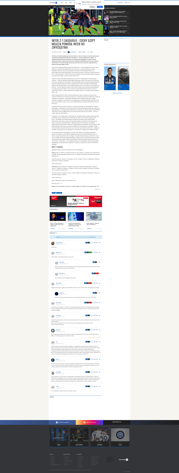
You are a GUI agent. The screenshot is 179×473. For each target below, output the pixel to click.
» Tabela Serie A (94, 459)
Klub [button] (66, 2)
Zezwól (100, 7)
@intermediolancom (91, 422)
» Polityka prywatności (55, 465)
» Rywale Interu (80, 459)
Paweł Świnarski (73, 52)
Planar (128, 471)
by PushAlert (79, 8)
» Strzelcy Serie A (94, 461)
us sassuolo (59, 192)
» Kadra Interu (80, 465)
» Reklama (52, 461)
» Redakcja (52, 459)
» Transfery (79, 463)
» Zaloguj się (66, 457)
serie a (53, 192)
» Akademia (93, 465)
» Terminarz (79, 461)
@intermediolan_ (117, 422)
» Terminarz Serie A (95, 463)
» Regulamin (52, 463)
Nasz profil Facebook (63, 422)
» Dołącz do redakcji (67, 461)
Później (92, 7)
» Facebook (66, 465)
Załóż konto (120, 2)
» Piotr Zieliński (80, 466)
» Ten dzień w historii (95, 457)
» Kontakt (52, 457)
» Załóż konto (66, 459)
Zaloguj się (127, 2)
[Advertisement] (76, 409)
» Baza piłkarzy (80, 457)
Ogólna (84, 52)
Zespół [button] (70, 2)
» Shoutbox (65, 463)
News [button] (62, 2)
